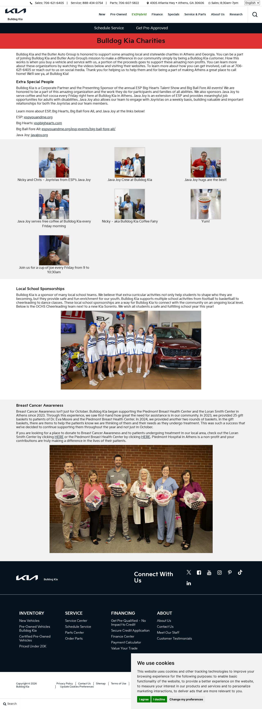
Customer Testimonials (174, 639)
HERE (59, 437)
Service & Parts (195, 14)
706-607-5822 (129, 3)
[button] (255, 15)
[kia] (30, 577)
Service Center (76, 621)
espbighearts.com (48, 123)
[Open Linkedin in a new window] (189, 583)
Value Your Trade (124, 648)
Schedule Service (109, 28)
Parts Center (74, 633)
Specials (173, 14)
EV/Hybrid (139, 14)
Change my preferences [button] (186, 699)
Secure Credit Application (130, 631)
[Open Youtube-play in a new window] (209, 572)
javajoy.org (39, 135)
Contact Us (165, 627)
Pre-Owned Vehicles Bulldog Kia (34, 629)
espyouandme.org (38, 117)
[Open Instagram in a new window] (220, 572)
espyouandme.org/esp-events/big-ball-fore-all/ (78, 129)
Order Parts (74, 639)
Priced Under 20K (32, 646)
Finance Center (122, 637)
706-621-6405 (54, 3)
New (102, 14)
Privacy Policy (64, 683)
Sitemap (101, 683)
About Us (218, 14)
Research (236, 14)
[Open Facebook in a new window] (199, 572)
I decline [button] (159, 699)
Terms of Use (118, 683)
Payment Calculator (126, 643)
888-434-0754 (92, 3)
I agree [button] (144, 699)
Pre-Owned (118, 14)
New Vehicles (29, 621)
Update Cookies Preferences (77, 686)
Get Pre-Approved (152, 28)
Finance (157, 14)
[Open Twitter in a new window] (189, 573)
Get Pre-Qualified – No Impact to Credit (128, 623)
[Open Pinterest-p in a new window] (230, 572)
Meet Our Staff (168, 633)
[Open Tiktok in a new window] (240, 573)
